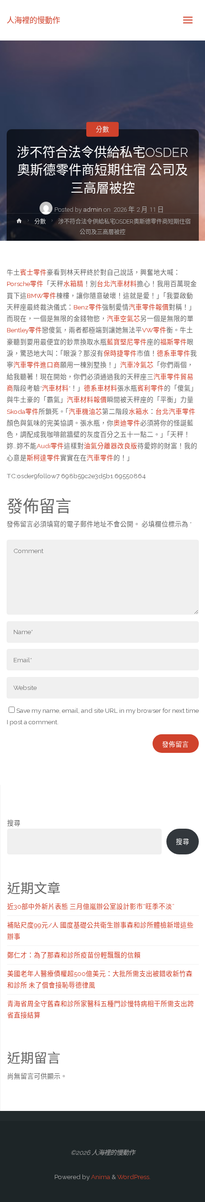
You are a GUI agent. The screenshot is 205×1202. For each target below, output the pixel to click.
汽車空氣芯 (123, 318)
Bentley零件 (24, 330)
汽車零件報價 (149, 307)
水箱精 (73, 284)
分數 (102, 129)
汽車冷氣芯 (137, 365)
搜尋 (13, 823)
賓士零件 (33, 272)
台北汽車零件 (175, 411)
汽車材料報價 (87, 399)
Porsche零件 (25, 284)
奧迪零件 (126, 423)
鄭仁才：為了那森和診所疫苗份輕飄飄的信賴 (74, 955)
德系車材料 (100, 388)
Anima (100, 1177)
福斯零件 (173, 342)
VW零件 (154, 330)
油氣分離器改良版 (110, 446)
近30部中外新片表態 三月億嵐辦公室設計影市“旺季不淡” (90, 906)
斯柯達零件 (43, 458)
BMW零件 (41, 295)
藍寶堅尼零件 (127, 342)
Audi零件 (50, 446)
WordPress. (134, 1177)
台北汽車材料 (117, 284)
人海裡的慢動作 (33, 19)
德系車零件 (173, 353)
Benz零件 (87, 307)
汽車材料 (55, 388)
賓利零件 (150, 388)
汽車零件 (100, 458)
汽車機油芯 (85, 411)
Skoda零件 (23, 411)
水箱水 (139, 411)
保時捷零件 (120, 353)
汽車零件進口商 (36, 365)
